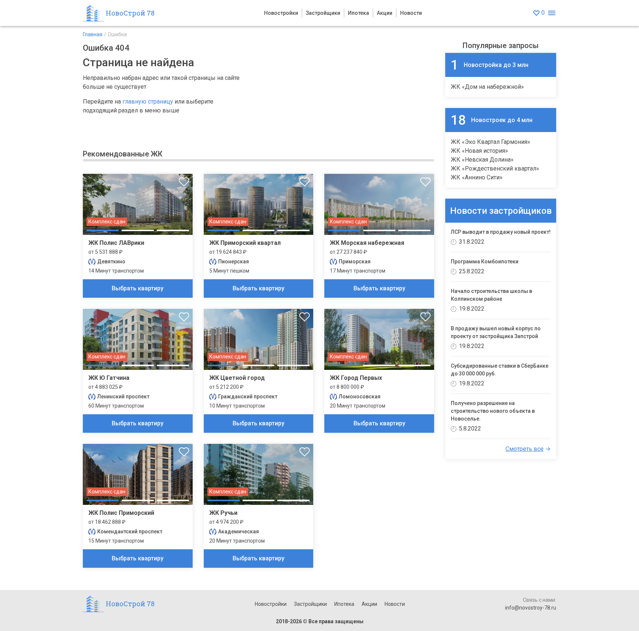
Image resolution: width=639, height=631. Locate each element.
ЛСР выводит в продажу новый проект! (501, 232)
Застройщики (323, 13)
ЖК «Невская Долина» (482, 159)
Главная (92, 34)
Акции (384, 13)
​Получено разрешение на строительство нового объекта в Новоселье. (493, 411)
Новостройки (281, 13)
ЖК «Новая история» (479, 150)
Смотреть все (525, 448)
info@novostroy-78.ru (530, 608)
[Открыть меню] (551, 13)
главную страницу (147, 101)
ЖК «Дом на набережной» (487, 86)
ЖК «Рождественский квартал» (495, 168)
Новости (411, 13)
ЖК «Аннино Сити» (477, 177)
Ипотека (358, 13)
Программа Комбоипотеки (484, 261)
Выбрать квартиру (137, 288)
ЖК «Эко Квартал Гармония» (490, 141)
